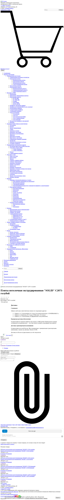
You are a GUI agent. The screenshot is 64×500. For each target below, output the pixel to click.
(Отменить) (17, 354)
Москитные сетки (15, 170)
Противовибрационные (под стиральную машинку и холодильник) (31, 185)
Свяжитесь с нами (5, 9)
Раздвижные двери (15, 229)
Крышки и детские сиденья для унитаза (20, 168)
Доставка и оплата (9, 264)
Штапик (12, 122)
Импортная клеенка (15, 211)
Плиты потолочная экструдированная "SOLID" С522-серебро (17, 451)
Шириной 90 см (17, 218)
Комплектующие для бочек (17, 235)
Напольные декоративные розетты (19, 95)
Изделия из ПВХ (11, 92)
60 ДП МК (16, 98)
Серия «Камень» (17, 149)
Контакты (6, 265)
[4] (5, 355)
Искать (61, 9)
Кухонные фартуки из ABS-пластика (20, 146)
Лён (14, 205)
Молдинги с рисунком (16, 137)
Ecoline (15, 101)
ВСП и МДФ (16, 104)
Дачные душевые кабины (16, 160)
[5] (7, 355)
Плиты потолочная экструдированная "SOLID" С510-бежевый (17, 467)
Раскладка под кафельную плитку (16, 244)
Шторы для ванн (14, 177)
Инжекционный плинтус (20, 88)
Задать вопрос (16, 345)
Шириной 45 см (17, 215)
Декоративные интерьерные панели (16, 144)
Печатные (15, 194)
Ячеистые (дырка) (18, 201)
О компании (7, 73)
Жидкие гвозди (14, 257)
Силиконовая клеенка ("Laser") (18, 219)
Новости (6, 263)
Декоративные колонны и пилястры (19, 77)
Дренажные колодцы (15, 239)
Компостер (13, 166)
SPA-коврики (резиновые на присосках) (23, 181)
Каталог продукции (9, 74)
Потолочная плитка (15, 78)
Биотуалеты (13, 157)
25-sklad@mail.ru (9, 8)
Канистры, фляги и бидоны (17, 233)
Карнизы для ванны (15, 163)
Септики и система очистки (17, 243)
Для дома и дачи (11, 154)
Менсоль (12, 135)
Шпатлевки (13, 254)
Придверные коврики (16, 187)
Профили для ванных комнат (18, 105)
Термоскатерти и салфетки (17, 220)
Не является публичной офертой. (9, 491)
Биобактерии (13, 237)
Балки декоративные (15, 128)
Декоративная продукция (13, 76)
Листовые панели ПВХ (16, 147)
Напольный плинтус (15, 97)
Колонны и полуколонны (16, 133)
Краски (12, 251)
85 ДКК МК (16, 99)
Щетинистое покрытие (19, 199)
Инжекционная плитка (19, 80)
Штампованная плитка (19, 83)
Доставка (8, 335)
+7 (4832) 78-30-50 (5, 5)
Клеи (11, 250)
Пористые (15, 195)
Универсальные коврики (16, 202)
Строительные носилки (16, 173)
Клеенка (9, 208)
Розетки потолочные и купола (18, 142)
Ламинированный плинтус (20, 90)
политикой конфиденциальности (35, 427)
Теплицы (12, 174)
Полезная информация (10, 260)
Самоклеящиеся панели (16, 153)
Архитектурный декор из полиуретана (17, 123)
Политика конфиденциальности (9, 494)
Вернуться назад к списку (7, 444)
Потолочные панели (18, 81)
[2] (2, 355)
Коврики (9, 178)
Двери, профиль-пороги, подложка (16, 222)
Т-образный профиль (15, 111)
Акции (5, 261)
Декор (11, 129)
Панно (12, 152)
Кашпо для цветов (15, 164)
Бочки (8, 230)
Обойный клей (14, 258)
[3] (4, 355)
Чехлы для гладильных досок (18, 175)
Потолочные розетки (15, 85)
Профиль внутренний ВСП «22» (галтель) (21, 107)
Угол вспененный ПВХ (19, 116)
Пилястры (12, 140)
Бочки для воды (14, 232)
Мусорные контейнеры (16, 171)
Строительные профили (16, 109)
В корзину (3, 345)
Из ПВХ (15, 227)
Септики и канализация (13, 236)
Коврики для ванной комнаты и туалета (20, 180)
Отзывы (6, 348)
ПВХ (11, 246)
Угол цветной (16, 119)
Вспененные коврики (19, 182)
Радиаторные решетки (16, 108)
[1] (1, 355)
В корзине (9, 345)
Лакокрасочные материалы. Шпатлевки (17, 249)
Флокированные (17, 198)
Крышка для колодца (15, 167)
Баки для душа (14, 156)
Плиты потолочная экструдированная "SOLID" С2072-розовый (17, 476)
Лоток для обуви (17, 192)
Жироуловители (14, 240)
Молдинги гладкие (15, 136)
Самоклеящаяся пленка (16, 213)
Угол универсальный (18, 118)
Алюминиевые (17, 226)
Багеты (12, 126)
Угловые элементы (15, 143)
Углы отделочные (14, 112)
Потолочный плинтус (16, 87)
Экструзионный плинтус (19, 91)
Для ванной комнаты (18, 184)
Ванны (12, 159)
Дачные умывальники (16, 161)
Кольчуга (15, 191)
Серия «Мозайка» (18, 150)
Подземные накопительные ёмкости (19, 242)
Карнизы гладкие (14, 130)
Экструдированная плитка (20, 84)
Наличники (13, 94)
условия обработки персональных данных (36, 498)
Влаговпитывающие (18, 188)
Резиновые (16, 197)
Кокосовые (16, 189)
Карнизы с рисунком (15, 132)
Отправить (3, 439)
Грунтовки (13, 253)
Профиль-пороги (14, 225)
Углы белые (16, 114)
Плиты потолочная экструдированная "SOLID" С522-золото (17, 459)
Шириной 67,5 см (18, 216)
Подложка (12, 223)
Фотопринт (16, 206)
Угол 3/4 (15, 115)
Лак (11, 256)
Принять (58, 497)
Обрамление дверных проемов (18, 139)
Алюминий (13, 247)
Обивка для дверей (15, 212)
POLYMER (16, 102)
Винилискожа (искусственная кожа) (19, 209)
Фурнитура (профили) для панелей (19, 121)
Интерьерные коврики (19, 204)
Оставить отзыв (5, 352)
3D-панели (13, 125)
